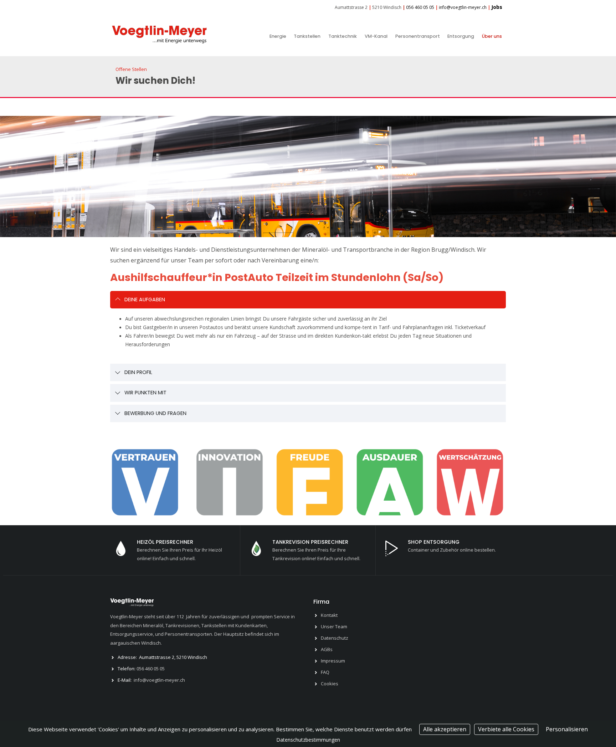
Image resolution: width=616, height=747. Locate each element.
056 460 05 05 (151, 668)
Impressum (333, 661)
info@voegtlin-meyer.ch (159, 680)
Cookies (329, 683)
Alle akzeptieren (444, 729)
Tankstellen (307, 36)
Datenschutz (334, 638)
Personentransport (417, 36)
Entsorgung (460, 36)
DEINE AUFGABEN (144, 299)
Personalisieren (567, 729)
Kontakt (329, 615)
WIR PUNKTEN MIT (145, 392)
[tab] (308, 299)
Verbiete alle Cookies (506, 729)
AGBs (327, 649)
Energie (278, 36)
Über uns (492, 36)
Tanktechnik (342, 36)
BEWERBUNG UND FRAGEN (155, 413)
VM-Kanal (376, 36)
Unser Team (334, 626)
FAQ (325, 672)
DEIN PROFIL (138, 372)
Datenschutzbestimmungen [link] (308, 739)
